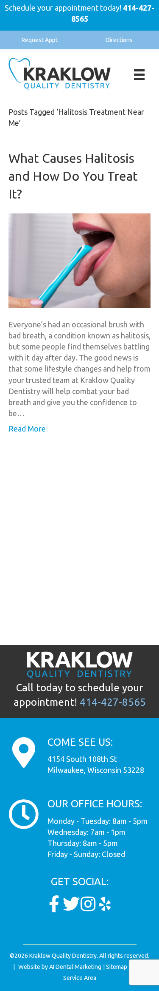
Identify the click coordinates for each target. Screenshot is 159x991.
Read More (27, 428)
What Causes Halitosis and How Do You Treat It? (73, 176)
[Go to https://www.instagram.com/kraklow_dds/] (88, 904)
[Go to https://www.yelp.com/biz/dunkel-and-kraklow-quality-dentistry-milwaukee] (105, 904)
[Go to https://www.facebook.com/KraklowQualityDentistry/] (54, 904)
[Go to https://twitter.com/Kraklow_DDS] (71, 904)
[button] (40, 40)
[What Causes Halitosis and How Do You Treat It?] (79, 260)
